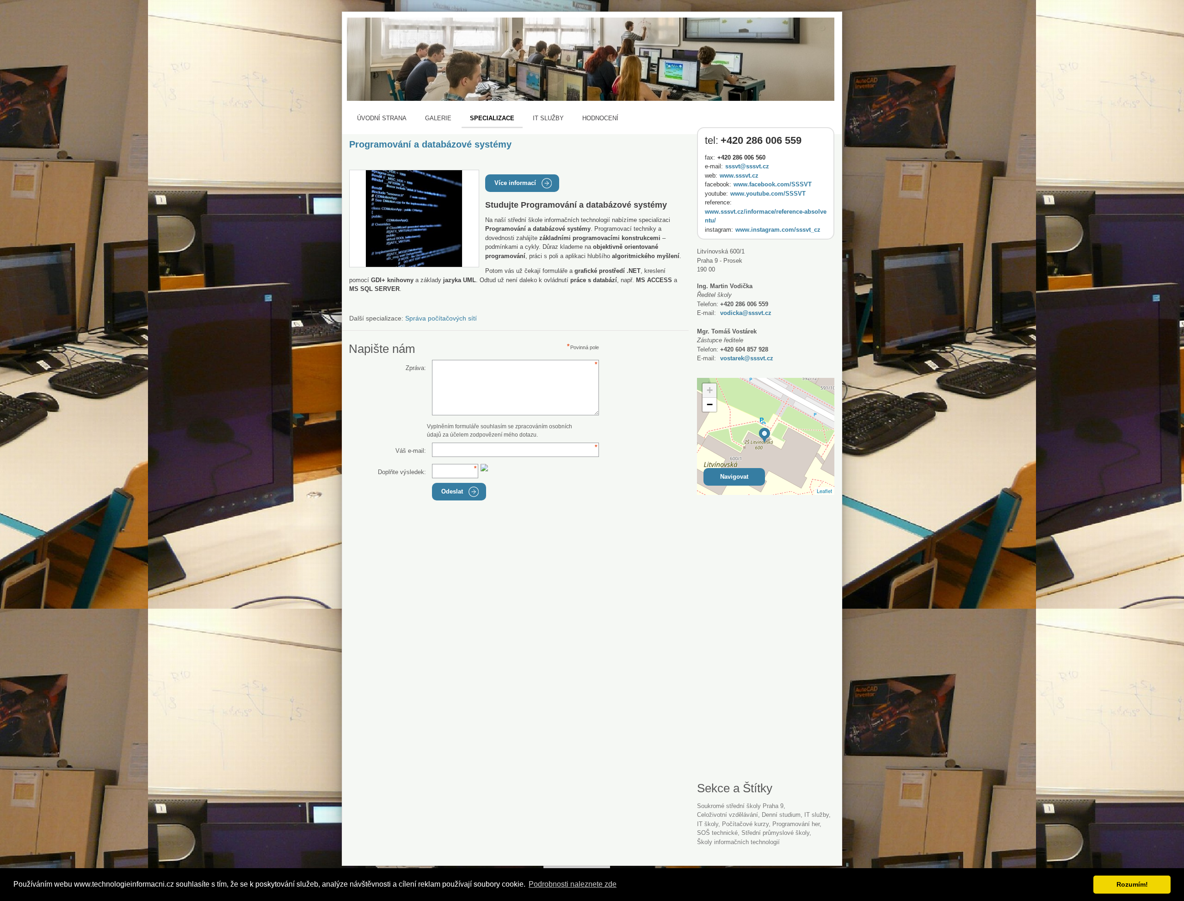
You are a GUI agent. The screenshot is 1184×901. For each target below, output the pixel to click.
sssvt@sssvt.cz (747, 166)
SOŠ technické (717, 832)
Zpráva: (416, 367)
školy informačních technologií (738, 842)
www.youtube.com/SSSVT (768, 193)
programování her (796, 824)
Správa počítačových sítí (441, 318)
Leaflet (824, 490)
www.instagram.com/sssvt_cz (777, 229)
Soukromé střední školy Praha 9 (740, 805)
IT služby (548, 118)
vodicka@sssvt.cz (745, 312)
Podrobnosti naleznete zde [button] (573, 884)
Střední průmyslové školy (775, 832)
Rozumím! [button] (1132, 884)
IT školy (707, 824)
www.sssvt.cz (739, 175)
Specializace (492, 118)
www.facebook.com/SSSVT (773, 184)
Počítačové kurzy (745, 824)
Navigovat (734, 476)
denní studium (781, 814)
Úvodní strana (382, 118)
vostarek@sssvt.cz (746, 358)
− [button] (710, 404)
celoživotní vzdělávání (727, 814)
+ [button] (710, 390)
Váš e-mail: (410, 450)
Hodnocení (600, 118)
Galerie (438, 118)
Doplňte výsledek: (402, 472)
